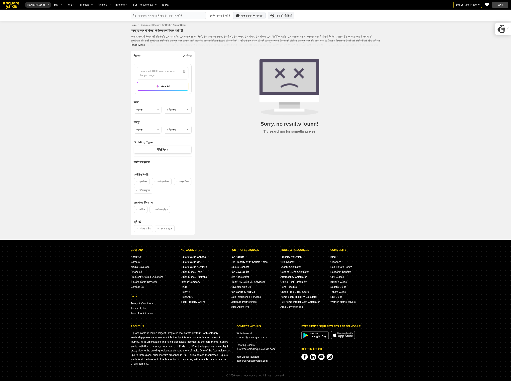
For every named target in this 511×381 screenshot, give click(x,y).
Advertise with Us (241, 286)
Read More (138, 44)
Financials (137, 271)
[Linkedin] (313, 357)
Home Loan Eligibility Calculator (298, 296)
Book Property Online (193, 301)
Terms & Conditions (142, 303)
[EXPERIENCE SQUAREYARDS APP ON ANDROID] (315, 338)
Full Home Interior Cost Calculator (300, 301)
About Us (136, 256)
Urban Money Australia (194, 276)
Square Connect (240, 266)
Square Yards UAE (191, 261)
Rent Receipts (288, 286)
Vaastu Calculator (290, 266)
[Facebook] (304, 357)
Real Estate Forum (341, 266)
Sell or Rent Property (468, 4)
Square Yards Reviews (144, 281)
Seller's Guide (338, 286)
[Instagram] (330, 357)
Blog (333, 256)
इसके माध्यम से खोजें (220, 15)
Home (134, 25)
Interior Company (190, 281)
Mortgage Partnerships (244, 301)
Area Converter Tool (291, 306)
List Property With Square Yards (249, 261)
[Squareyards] (11, 5)
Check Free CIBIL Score (294, 291)
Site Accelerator (240, 276)
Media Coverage (140, 266)
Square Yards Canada (193, 256)
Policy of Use (138, 308)
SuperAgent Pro (240, 306)
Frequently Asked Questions (147, 276)
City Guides (337, 276)
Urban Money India (191, 271)
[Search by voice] (184, 71)
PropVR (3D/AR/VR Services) (248, 281)
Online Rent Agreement (293, 281)
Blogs (165, 4)
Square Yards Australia (194, 266)
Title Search (287, 261)
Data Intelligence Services (246, 296)
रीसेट (189, 56)
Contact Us (137, 286)
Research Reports (340, 271)
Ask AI (165, 86)
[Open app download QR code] (503, 29)
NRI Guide (336, 296)
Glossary (335, 261)
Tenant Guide (338, 291)
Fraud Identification (142, 313)
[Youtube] (321, 357)
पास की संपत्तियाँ (284, 15)
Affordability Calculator (293, 276)
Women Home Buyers (343, 301)
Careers (135, 261)
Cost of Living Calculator (294, 271)
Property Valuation (291, 256)
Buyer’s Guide (338, 281)
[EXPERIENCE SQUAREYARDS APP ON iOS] (343, 338)
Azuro (184, 286)
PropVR (185, 291)
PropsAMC (187, 296)
